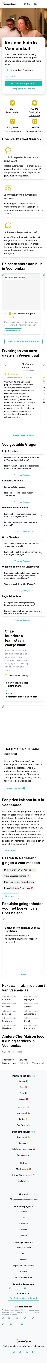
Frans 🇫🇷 (23, 1093)
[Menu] (42, 4)
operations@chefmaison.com (25, 1200)
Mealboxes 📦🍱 (23, 1169)
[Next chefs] (41, 304)
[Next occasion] (41, 948)
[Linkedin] (26, 1353)
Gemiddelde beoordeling (34, 114)
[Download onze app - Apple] (15, 1288)
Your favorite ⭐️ (23, 1125)
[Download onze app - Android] (31, 1288)
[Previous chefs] (5, 304)
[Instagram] (13, 1353)
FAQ (23, 1253)
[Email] (33, 1353)
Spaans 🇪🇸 (23, 1099)
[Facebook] (20, 1353)
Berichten (23, 1224)
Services (22, 1059)
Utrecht (24, 1063)
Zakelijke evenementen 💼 (23, 1149)
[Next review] (41, 394)
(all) (33, 1076)
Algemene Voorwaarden (23, 1265)
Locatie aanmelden (23, 1277)
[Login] (35, 4)
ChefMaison (8, 1059)
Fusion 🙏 (23, 1119)
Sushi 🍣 (23, 1087)
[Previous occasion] (5, 948)
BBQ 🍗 (23, 1163)
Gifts (23, 1218)
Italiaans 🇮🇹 (23, 1081)
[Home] (9, 4)
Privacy (23, 1271)
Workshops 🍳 (23, 1155)
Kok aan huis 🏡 (23, 1137)
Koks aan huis (9, 1063)
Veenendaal (38, 1063)
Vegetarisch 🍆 (23, 1113)
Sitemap (23, 1259)
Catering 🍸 (24, 1143)
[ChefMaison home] (23, 1341)
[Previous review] (5, 394)
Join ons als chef (23, 1248)
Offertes (23, 1212)
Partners (23, 1235)
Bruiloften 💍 (23, 1181)
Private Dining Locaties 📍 (23, 1175)
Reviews (23, 1230)
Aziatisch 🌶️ (23, 1107)
